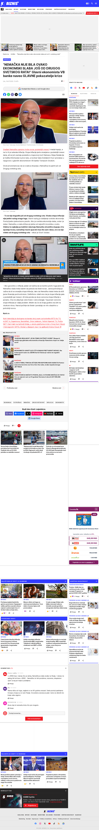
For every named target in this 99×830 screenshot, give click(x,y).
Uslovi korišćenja (75, 819)
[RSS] (92, 87)
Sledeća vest (56, 388)
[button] (62, 81)
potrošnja (17, 402)
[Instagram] (75, 87)
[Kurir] (10, 3)
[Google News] (96, 87)
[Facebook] (71, 87)
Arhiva (55, 819)
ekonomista (60, 402)
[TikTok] (88, 87)
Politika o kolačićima (46, 819)
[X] (80, 87)
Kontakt (28, 819)
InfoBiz (13, 54)
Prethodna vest (12, 388)
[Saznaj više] (65, 790)
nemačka (27, 402)
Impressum (35, 819)
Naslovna (6, 54)
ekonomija (7, 402)
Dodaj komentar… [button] (15, 713)
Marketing (22, 819)
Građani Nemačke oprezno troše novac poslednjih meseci (26, 149)
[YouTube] (84, 87)
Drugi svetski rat (38, 402)
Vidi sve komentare (34, 718)
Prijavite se (32, 805)
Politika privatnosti (63, 819)
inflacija (50, 402)
